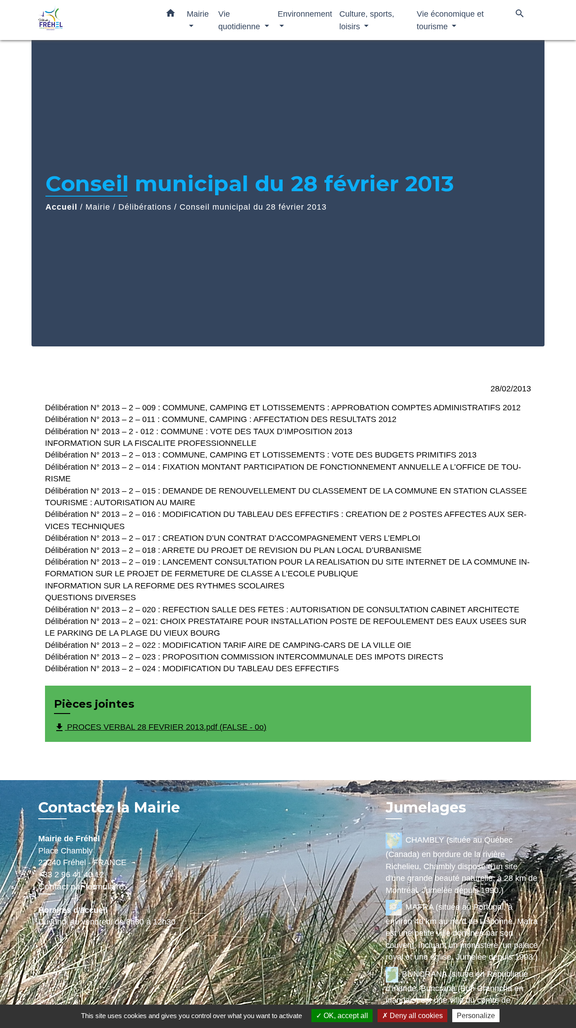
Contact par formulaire (81, 886)
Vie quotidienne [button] (240, 20)
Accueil (61, 206)
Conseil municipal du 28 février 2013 (253, 206)
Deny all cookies (415, 1015)
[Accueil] (94, 20)
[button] (170, 15)
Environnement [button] (305, 13)
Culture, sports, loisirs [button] (366, 20)
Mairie (98, 206)
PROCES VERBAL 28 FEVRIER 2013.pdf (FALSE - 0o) (160, 727)
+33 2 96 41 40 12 (71, 874)
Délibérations (144, 206)
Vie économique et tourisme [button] (450, 20)
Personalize (476, 1015)
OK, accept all (345, 1015)
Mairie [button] (198, 13)
